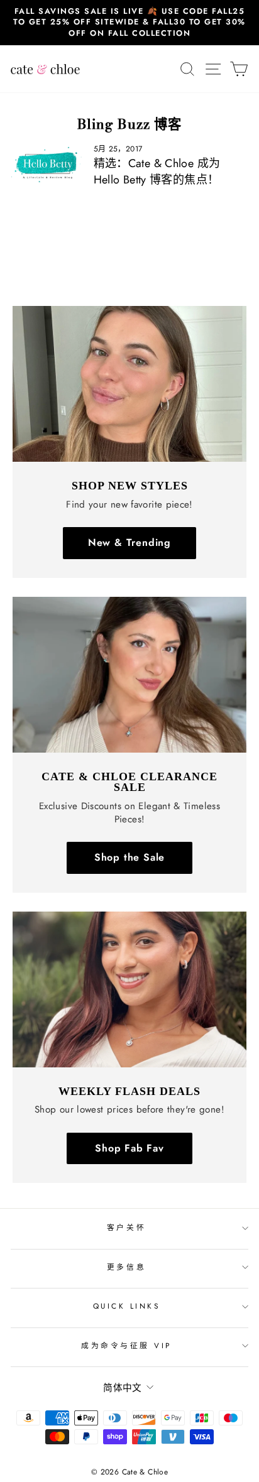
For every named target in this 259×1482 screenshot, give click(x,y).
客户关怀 (126, 1227)
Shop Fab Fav (129, 1148)
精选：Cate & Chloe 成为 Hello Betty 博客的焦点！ (157, 171)
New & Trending (129, 542)
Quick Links (126, 1305)
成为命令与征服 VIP (126, 1345)
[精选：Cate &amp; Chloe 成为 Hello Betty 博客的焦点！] (47, 164)
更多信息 (126, 1266)
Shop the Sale (129, 857)
